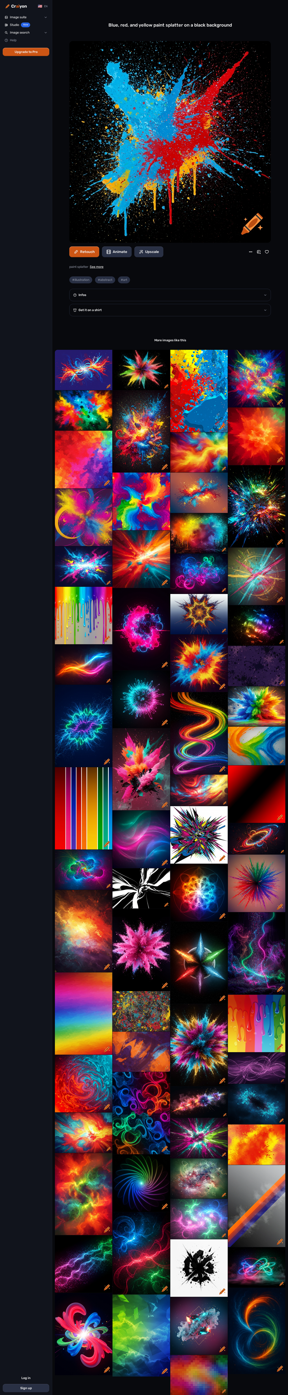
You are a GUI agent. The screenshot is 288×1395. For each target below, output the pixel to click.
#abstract (105, 280)
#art (124, 280)
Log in (26, 1378)
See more (97, 267)
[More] (251, 252)
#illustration (80, 280)
